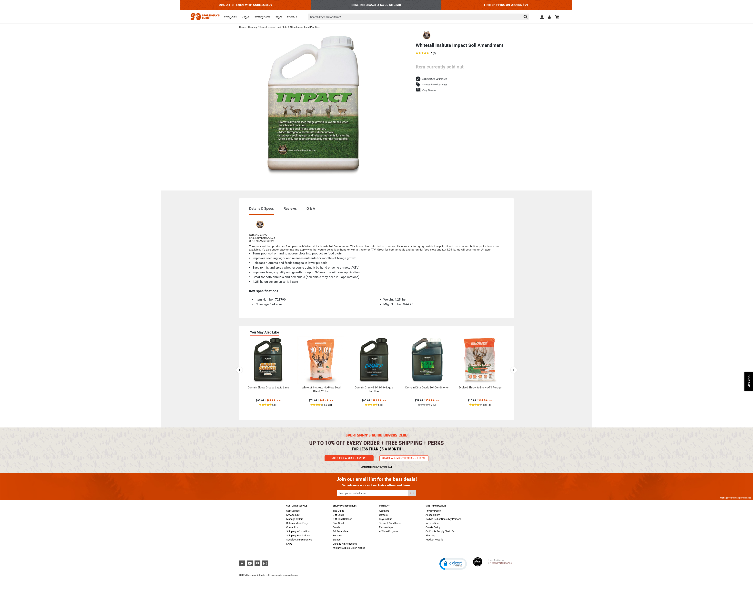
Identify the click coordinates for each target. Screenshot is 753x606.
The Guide (338, 510)
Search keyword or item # (325, 16)
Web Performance (502, 562)
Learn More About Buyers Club (376, 467)
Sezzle (336, 527)
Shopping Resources (345, 505)
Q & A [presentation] (310, 208)
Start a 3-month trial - (404, 458)
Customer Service (296, 505)
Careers (383, 514)
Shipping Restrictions (298, 535)
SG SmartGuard (341, 531)
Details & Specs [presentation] (261, 208)
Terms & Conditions (390, 523)
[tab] (261, 210)
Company (384, 505)
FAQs (289, 543)
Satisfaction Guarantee (434, 78)
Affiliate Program (388, 531)
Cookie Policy (433, 527)
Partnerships (386, 527)
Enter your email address (352, 493)
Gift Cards (338, 514)
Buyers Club (385, 519)
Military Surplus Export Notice (349, 547)
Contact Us (292, 527)
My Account (292, 514)
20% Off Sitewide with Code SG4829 (245, 5)
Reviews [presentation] (290, 208)
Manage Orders (294, 519)
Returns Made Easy (297, 523)
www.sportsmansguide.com (284, 575)
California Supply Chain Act (440, 531)
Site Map (430, 535)
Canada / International (345, 543)
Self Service (293, 510)
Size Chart (338, 523)
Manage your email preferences (735, 498)
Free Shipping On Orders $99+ (507, 5)
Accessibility (433, 514)
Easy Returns (429, 90)
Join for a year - (349, 458)
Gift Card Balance (342, 519)
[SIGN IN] (542, 18)
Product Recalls (434, 539)
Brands (337, 539)
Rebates (337, 535)
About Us (384, 510)
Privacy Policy (433, 510)
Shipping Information (297, 531)
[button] (549, 18)
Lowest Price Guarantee (434, 84)
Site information (436, 505)
